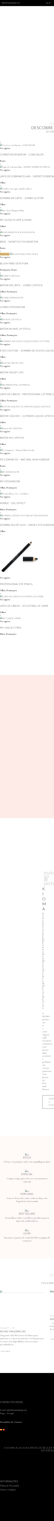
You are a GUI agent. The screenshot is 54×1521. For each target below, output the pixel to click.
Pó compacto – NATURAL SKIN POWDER (24, 459)
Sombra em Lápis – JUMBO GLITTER (22, 198)
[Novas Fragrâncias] (22, 1307)
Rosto (3, 161)
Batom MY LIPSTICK (12, 437)
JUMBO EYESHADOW (12, 307)
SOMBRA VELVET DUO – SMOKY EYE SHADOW (27, 525)
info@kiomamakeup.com (11, 2)
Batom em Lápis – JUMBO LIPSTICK (21, 285)
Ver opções (5, 148)
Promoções (5, 269)
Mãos (2, 509)
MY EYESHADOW (10, 481)
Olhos (2, 182)
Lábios (3, 226)
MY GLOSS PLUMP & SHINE (16, 220)
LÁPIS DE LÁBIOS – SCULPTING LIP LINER (24, 605)
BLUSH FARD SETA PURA (14, 263)
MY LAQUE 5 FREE (10, 627)
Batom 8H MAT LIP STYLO (15, 328)
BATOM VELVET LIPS (12, 372)
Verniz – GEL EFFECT (13, 503)
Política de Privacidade (9, 1485)
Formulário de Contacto (11, 1422)
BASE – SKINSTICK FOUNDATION (19, 241)
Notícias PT (4, 1328)
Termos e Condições (8, 1489)
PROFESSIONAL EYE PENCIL (16, 584)
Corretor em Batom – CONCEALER (22, 154)
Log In (48, 2)
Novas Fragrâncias (13, 1331)
